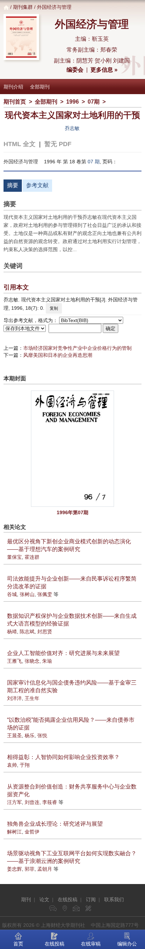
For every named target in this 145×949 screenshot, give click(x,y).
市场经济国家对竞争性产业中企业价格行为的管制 (77, 348)
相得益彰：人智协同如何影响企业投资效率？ (63, 757)
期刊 (26, 899)
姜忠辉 (14, 869)
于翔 (25, 765)
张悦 (42, 735)
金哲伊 (32, 832)
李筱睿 (49, 802)
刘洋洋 (14, 698)
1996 (72, 102)
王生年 (32, 698)
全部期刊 (40, 87)
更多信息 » (104, 70)
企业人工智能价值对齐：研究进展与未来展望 (63, 653)
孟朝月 (44, 869)
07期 (94, 102)
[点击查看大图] (72, 448)
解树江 (14, 832)
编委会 (75, 70)
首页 (18, 944)
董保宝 (14, 557)
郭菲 (29, 869)
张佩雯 (44, 594)
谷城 (12, 594)
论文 (44, 899)
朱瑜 (47, 661)
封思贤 (44, 631)
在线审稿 (91, 944)
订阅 (91, 899)
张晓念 (32, 661)
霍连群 (32, 557)
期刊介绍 (13, 87)
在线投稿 (67, 899)
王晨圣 (14, 735)
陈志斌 (27, 631)
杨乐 (29, 735)
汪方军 (14, 802)
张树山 (27, 594)
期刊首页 (15, 102)
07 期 (94, 161)
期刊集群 (23, 7)
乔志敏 (72, 128)
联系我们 (114, 899)
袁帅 (12, 765)
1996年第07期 (72, 512)
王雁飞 (14, 661)
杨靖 (12, 631)
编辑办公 (127, 944)
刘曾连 (32, 802)
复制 (54, 308)
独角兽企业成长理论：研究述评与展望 (55, 824)
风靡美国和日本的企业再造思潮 (57, 355)
